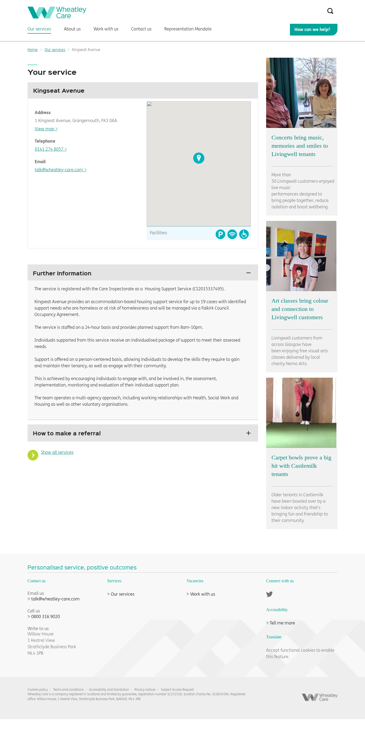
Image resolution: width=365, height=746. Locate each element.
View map (44, 128)
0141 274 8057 (49, 149)
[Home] (57, 16)
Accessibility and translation (109, 690)
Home (33, 50)
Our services (55, 50)
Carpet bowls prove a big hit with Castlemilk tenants (301, 465)
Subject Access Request (177, 690)
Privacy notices (145, 690)
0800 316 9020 (45, 616)
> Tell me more (280, 623)
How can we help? (312, 29)
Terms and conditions (68, 690)
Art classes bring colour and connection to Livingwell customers (299, 309)
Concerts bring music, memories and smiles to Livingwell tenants (299, 145)
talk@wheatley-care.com (59, 169)
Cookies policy (38, 690)
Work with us (202, 594)
